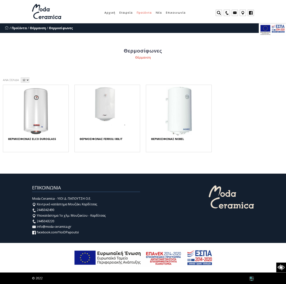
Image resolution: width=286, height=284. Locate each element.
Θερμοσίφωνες (61, 28)
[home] (7, 28)
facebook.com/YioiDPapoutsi (57, 232)
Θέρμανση (38, 28)
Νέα (159, 12)
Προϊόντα (144, 12)
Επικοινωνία (176, 12)
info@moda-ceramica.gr (53, 226)
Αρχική (109, 12)
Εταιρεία (126, 12)
